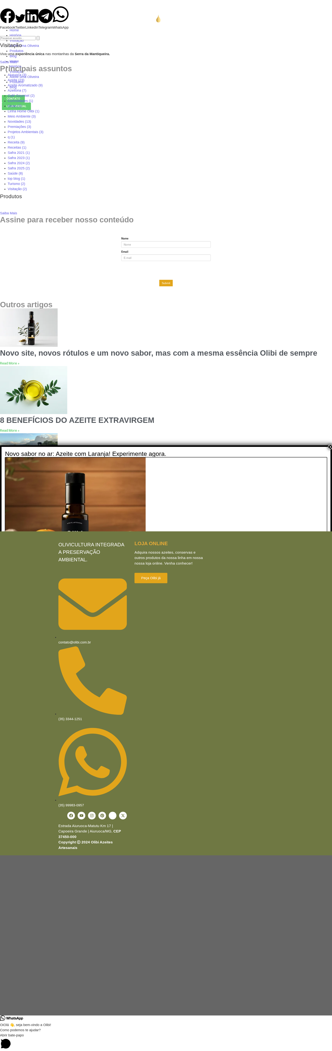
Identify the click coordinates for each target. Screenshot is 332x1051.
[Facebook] (71, 815)
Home (14, 30)
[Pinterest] (102, 815)
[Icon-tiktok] (112, 815)
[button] (7, 19)
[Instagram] (92, 815)
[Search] (38, 38)
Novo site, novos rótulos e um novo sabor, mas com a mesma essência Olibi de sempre (158, 353)
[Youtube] (81, 815)
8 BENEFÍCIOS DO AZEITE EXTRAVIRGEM (77, 420)
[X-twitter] (123, 815)
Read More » (9, 363)
